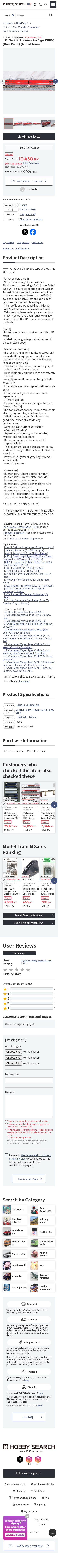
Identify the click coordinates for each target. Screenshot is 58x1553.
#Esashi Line (8, 248)
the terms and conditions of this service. (30, 1156)
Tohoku (33, 717)
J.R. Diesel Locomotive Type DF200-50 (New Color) (27, 616)
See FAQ (27, 1417)
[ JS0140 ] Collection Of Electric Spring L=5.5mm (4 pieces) (24, 590)
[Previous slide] (2, 81)
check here (35, 1332)
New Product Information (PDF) (21, 526)
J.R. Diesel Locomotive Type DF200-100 (25, 620)
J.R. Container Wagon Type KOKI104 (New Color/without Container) (25, 631)
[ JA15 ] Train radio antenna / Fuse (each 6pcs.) (29, 547)
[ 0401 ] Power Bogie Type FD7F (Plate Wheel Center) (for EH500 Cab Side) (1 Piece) (27, 558)
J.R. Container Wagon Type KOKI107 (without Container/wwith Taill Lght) (27, 669)
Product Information (15, 532)
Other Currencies (31, 163)
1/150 (33, 209)
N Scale (24, 209)
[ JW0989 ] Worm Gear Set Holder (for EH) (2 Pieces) (27, 575)
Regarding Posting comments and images (36, 962)
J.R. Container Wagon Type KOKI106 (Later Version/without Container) (26, 646)
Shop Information (42, 1519)
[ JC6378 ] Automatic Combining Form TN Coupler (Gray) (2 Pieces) (26, 602)
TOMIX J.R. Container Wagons (23, 538)
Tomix (23, 204)
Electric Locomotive (31, 219)
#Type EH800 (8, 242)
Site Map (42, 1524)
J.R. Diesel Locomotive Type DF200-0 (24, 612)
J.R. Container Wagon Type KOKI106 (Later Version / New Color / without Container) (26, 652)
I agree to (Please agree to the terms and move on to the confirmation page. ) (30, 1160)
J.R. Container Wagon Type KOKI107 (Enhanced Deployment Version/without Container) (29, 663)
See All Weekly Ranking (28, 915)
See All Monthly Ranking (28, 923)
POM (32, 214)
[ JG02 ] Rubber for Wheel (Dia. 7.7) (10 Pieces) (28, 585)
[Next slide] (55, 81)
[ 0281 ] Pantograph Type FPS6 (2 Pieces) (26, 553)
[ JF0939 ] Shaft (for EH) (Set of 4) (22, 570)
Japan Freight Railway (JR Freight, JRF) (35, 711)
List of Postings (18, 953)
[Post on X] (25, 232)
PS (27, 214)
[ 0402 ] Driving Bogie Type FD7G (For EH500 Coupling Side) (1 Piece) (27, 563)
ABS (22, 214)
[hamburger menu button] (53, 4)
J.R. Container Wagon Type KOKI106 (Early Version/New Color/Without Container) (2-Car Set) (27, 638)
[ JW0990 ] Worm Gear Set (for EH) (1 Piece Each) (26, 581)
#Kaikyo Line (37, 242)
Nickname (12, 1074)
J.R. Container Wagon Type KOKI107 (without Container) (27, 657)
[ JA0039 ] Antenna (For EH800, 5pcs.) (24, 550)
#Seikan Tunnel (22, 248)
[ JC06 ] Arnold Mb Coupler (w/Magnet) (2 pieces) (25, 596)
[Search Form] (45, 4)
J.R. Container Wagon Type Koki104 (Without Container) (27, 625)
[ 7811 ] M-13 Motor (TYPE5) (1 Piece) (24, 567)
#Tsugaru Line (23, 242)
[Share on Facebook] (33, 232)
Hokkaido (22, 717)
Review (10, 1092)
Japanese (24, 681)
